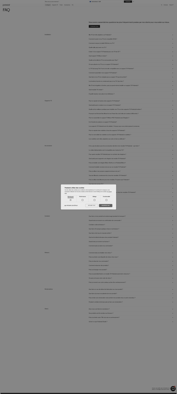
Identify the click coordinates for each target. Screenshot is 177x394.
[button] (71, 205)
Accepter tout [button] (106, 205)
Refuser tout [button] (91, 205)
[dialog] (88, 197)
